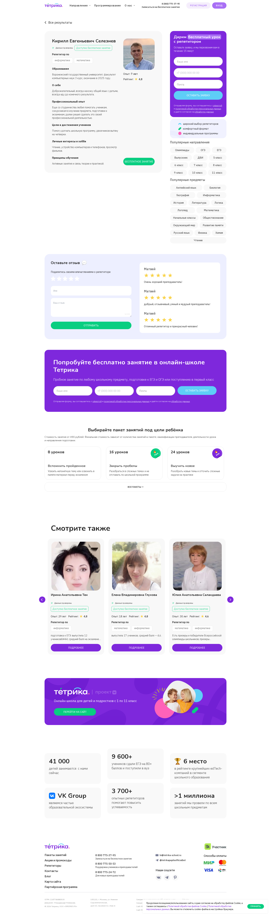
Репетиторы (53, 865)
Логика (219, 202)
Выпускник (181, 157)
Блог (48, 876)
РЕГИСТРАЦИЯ (198, 5)
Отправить (91, 325)
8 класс (217, 165)
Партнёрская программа (61, 887)
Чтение (198, 240)
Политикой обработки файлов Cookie (187, 906)
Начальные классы (184, 217)
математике (83, 60)
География (182, 195)
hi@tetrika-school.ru (170, 855)
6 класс (179, 165)
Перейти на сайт (75, 711)
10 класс (197, 172)
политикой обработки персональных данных (198, 108)
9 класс (178, 172)
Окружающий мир (184, 225)
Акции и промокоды (58, 860)
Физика (202, 232)
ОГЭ (203, 150)
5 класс (217, 157)
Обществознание (213, 217)
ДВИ (200, 157)
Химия (219, 232)
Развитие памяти (213, 225)
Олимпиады (182, 150)
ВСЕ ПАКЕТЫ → (135, 487)
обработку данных (204, 111)
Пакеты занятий (55, 855)
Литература (199, 202)
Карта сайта (53, 881)
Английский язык (186, 187)
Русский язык (182, 232)
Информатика (211, 195)
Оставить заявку (198, 95)
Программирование (107, 5)
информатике (62, 60)
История (178, 202)
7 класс (198, 165)
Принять (255, 906)
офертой (217, 105)
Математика (211, 210)
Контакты (51, 871)
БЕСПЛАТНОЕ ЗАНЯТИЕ (139, 161)
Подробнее (76, 647)
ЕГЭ (219, 150)
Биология (215, 187)
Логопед (183, 210)
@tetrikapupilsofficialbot (173, 860)
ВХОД (219, 5)
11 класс (217, 172)
